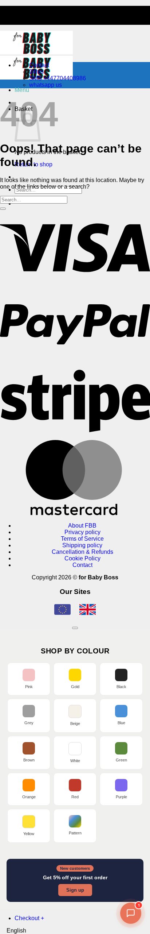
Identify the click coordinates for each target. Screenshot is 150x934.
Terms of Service (82, 539)
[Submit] (3, 209)
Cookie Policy (82, 558)
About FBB (82, 525)
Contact (82, 565)
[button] (22, 90)
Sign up (75, 890)
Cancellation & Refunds (82, 552)
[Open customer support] (130, 913)
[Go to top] (75, 628)
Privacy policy (82, 532)
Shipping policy (82, 545)
